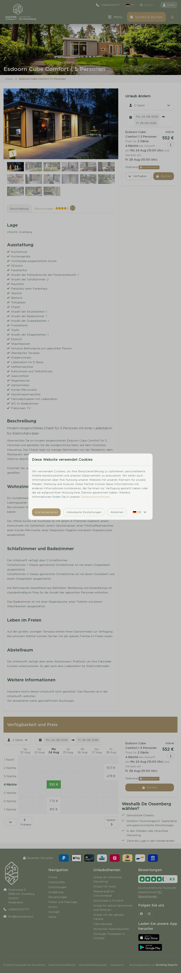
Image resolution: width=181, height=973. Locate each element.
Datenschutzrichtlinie (95, 496)
